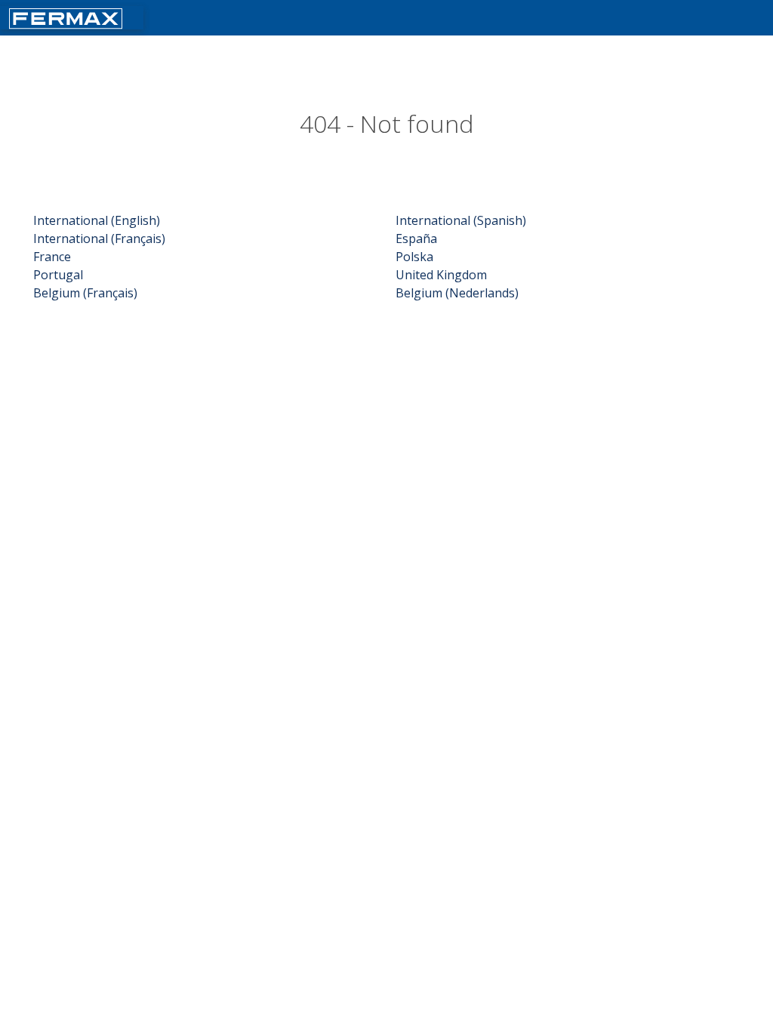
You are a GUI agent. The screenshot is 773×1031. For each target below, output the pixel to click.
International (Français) (99, 238)
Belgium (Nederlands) (457, 293)
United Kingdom (441, 274)
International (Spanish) (461, 220)
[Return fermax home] (65, 17)
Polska (414, 256)
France (52, 256)
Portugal (58, 274)
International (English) (96, 220)
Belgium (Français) (85, 293)
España (416, 238)
